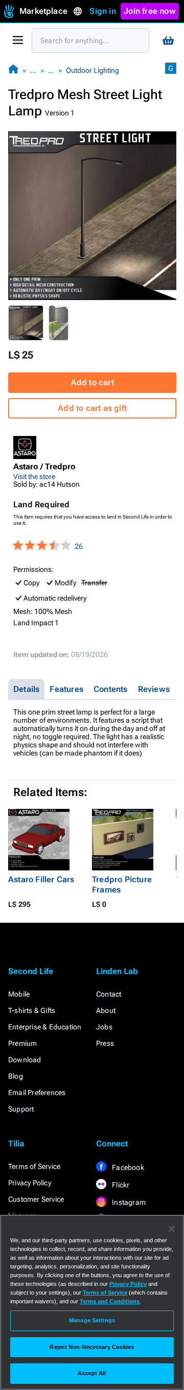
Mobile (19, 994)
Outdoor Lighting (92, 70)
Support (21, 1109)
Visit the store (34, 476)
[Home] (13, 70)
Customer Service (36, 1199)
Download (24, 1060)
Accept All (92, 1373)
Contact (108, 994)
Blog (15, 1076)
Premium (22, 1043)
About (106, 1010)
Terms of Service (34, 1166)
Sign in (102, 11)
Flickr (119, 1185)
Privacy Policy (29, 1183)
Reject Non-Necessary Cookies (92, 1347)
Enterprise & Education (44, 1027)
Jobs (104, 1027)
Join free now (150, 11)
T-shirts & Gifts (31, 1010)
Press (105, 1043)
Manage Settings (92, 1320)
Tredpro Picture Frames (122, 885)
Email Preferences (36, 1092)
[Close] (171, 1229)
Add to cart (92, 382)
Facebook (127, 1167)
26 (79, 546)
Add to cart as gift (92, 408)
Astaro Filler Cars (41, 879)
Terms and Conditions (110, 1301)
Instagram (128, 1202)
